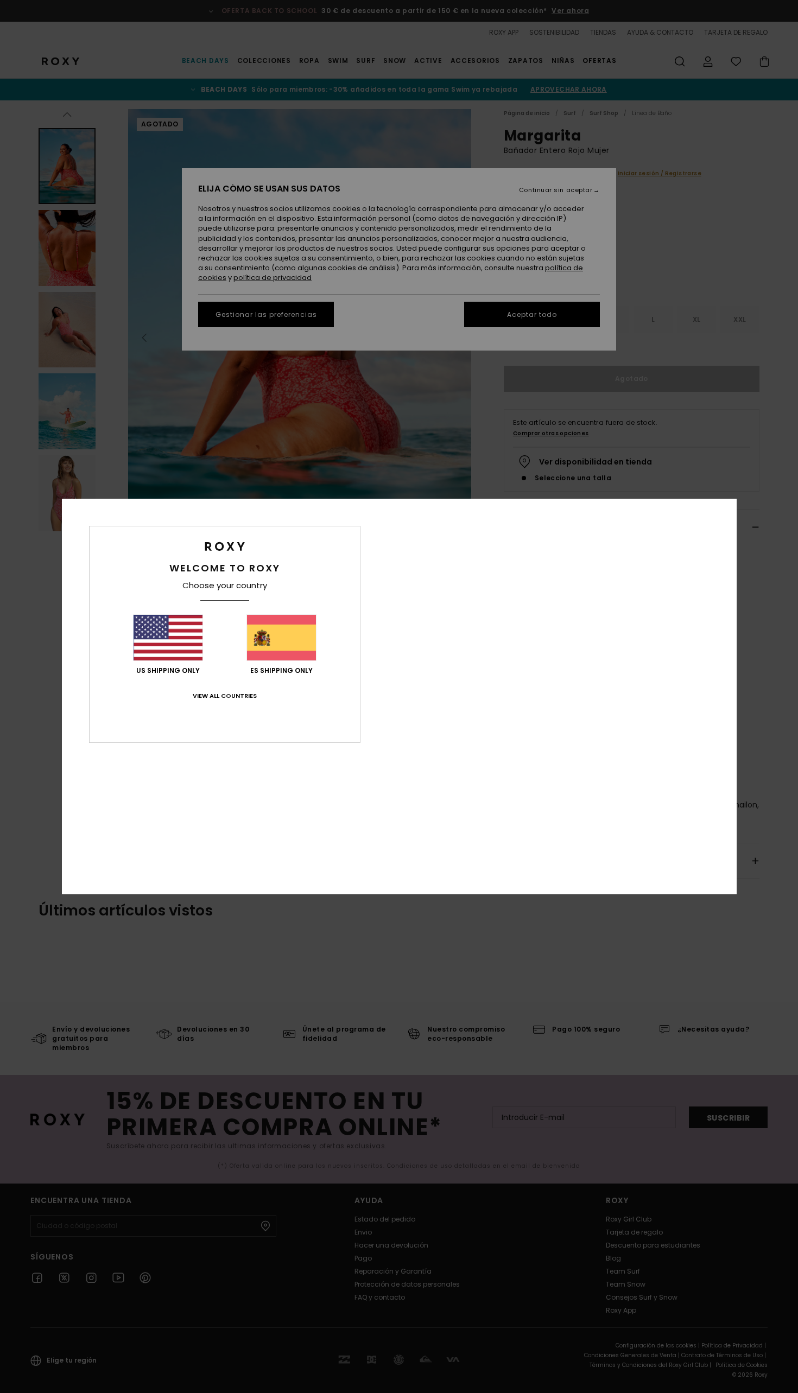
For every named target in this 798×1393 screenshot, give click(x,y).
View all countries (225, 695)
